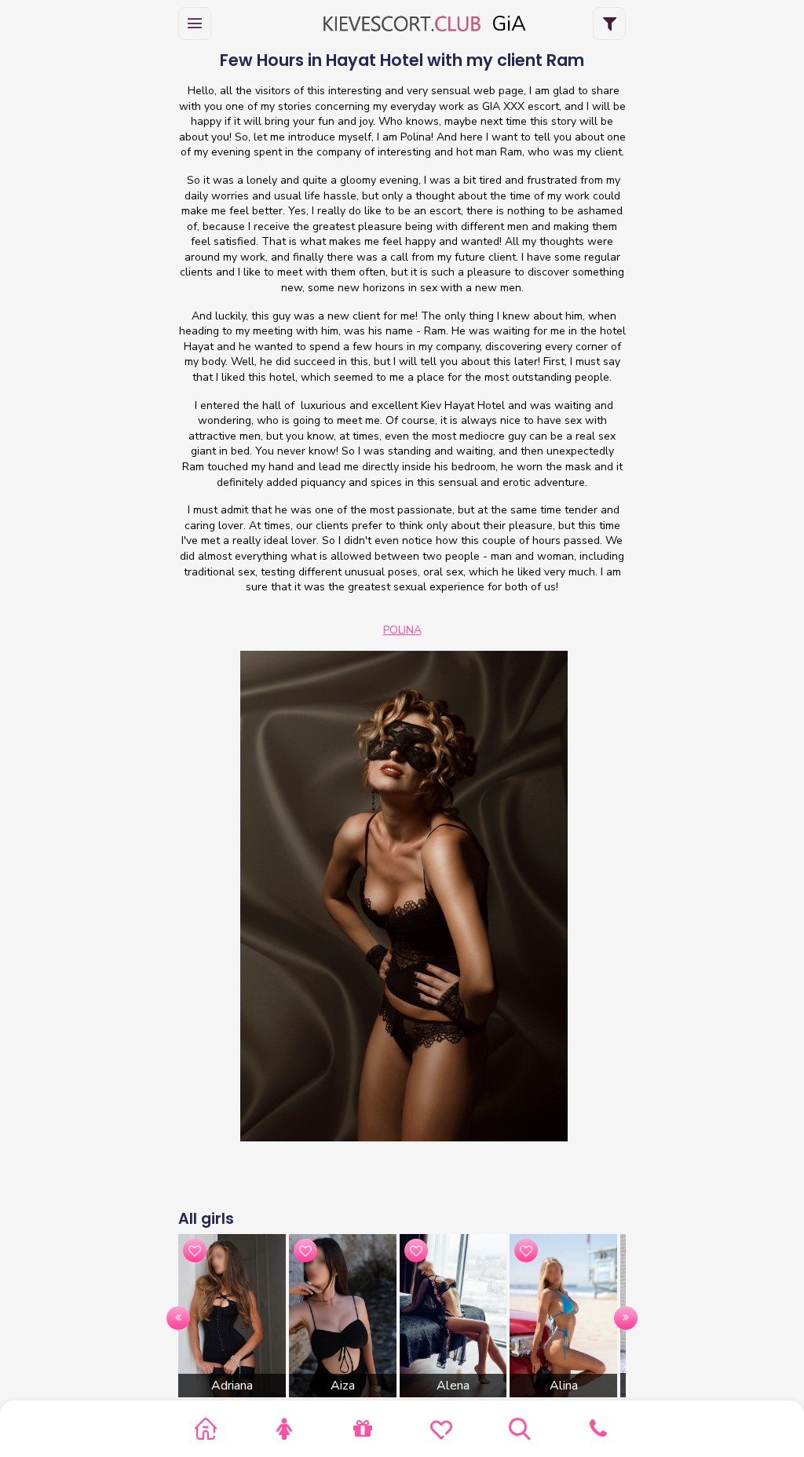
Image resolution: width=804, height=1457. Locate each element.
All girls (206, 1218)
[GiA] (402, 24)
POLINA (402, 630)
